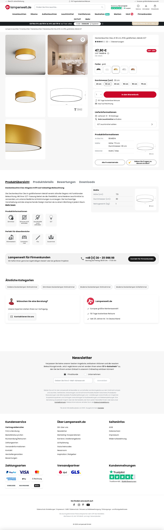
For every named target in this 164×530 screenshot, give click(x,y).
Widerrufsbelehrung (118, 438)
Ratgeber (72, 454)
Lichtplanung (63, 442)
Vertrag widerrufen (14, 427)
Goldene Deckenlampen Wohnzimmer (22, 287)
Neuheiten (102, 14)
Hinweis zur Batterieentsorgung (90, 509)
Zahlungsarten (11, 442)
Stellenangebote (73, 438)
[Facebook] (76, 504)
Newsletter (62, 431)
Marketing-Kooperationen (68, 435)
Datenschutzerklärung (101, 402)
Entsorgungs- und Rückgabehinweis (114, 509)
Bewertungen (66, 182)
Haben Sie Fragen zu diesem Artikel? (143, 162)
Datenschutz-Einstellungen (46, 509)
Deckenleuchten (36, 29)
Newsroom (62, 450)
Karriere (60, 438)
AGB (111, 427)
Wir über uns (62, 427)
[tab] (17, 182)
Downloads (87, 182)
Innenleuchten (25, 29)
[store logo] (18, 7)
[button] (25, 97)
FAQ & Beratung (12, 431)
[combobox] (70, 7)
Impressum (114, 435)
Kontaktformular (60, 402)
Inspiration (61, 454)
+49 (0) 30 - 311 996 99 (99, 258)
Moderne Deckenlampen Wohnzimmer (95, 287)
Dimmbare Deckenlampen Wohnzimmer (59, 287)
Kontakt (8, 450)
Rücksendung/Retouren (15, 438)
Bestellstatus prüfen (14, 435)
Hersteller (101, 408)
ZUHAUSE (87, 24)
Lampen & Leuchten (12, 29)
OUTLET (77, 19)
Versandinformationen (15, 446)
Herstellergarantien (14, 454)
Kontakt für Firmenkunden (142, 259)
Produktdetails (43, 182)
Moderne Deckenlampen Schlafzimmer (131, 287)
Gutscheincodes (64, 446)
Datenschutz (114, 431)
